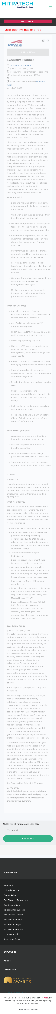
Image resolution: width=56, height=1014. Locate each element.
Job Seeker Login (12, 924)
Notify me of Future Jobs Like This (21, 824)
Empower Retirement (20, 65)
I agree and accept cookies (28, 1009)
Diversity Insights (12, 934)
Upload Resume (11, 890)
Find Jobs (8, 885)
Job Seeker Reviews (13, 915)
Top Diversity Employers (16, 900)
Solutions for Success (14, 910)
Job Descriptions (12, 905)
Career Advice (11, 895)
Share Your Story (12, 939)
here (46, 998)
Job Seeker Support (13, 929)
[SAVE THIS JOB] (47, 40)
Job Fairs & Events (13, 920)
